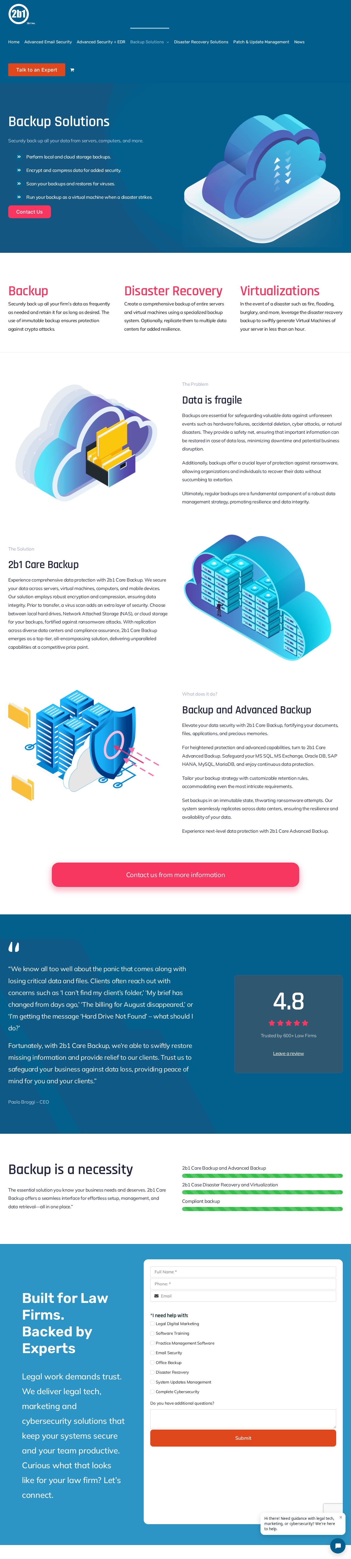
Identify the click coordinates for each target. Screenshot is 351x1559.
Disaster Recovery (172, 1372)
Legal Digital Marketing (177, 1323)
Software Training (172, 1333)
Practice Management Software (185, 1343)
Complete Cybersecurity (177, 1391)
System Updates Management (183, 1382)
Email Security (169, 1352)
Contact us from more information (175, 875)
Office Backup (169, 1362)
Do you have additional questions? (182, 1403)
